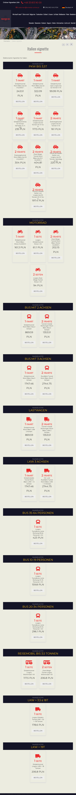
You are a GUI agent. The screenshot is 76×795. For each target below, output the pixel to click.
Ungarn (49, 23)
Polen (67, 14)
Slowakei (31, 23)
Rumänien (73, 14)
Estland (45, 14)
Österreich (26, 14)
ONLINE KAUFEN (51, 7)
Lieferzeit (67, 23)
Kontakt (73, 23)
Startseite (7, 41)
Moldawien (62, 14)
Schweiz (43, 23)
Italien (54, 23)
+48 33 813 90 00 (32, 2)
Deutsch (68, 7)
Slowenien (38, 23)
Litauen (50, 14)
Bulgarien (32, 14)
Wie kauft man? (17, 14)
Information (60, 23)
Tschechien (39, 14)
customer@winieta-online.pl (28, 7)
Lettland (56, 14)
